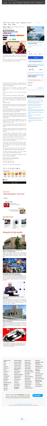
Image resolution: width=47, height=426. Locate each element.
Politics (9, 24)
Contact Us (30, 404)
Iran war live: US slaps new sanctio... (7, 225)
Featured (14, 24)
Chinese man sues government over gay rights (15, 204)
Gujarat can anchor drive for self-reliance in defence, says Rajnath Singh (12, 251)
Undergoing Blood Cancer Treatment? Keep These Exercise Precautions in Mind (36, 118)
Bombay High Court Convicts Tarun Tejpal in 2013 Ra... (34, 1)
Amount (29, 46)
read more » (13, 303)
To (38, 51)
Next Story (21, 208)
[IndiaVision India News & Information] (9, 7)
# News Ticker (20, 194)
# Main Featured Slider (9, 194)
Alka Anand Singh (21, 35)
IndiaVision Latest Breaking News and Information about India (22, 405)
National (5, 22)
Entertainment (23, 22)
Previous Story (9, 201)
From (29, 51)
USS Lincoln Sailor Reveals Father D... (24, 225)
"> (16, 39)
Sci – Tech (29, 22)
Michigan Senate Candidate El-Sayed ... (15, 226)
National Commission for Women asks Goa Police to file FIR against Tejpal (36, 102)
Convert (35, 57)
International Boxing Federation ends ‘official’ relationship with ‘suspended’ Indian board (36, 110)
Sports (18, 22)
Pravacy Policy (17, 404)
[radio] (4, 162)
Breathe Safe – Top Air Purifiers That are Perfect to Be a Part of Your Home (35, 105)
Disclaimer (21, 404)
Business (13, 22)
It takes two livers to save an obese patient (35, 100)
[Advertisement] (31, 13)
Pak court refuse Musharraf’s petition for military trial (14, 210)
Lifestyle (5, 24)
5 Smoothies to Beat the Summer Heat (35, 98)
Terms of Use (26, 404)
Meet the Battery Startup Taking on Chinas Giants (14, 340)
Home (4, 26)
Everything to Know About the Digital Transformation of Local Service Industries (12, 274)
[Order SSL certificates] (23, 397)
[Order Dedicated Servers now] (35, 40)
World (9, 22)
